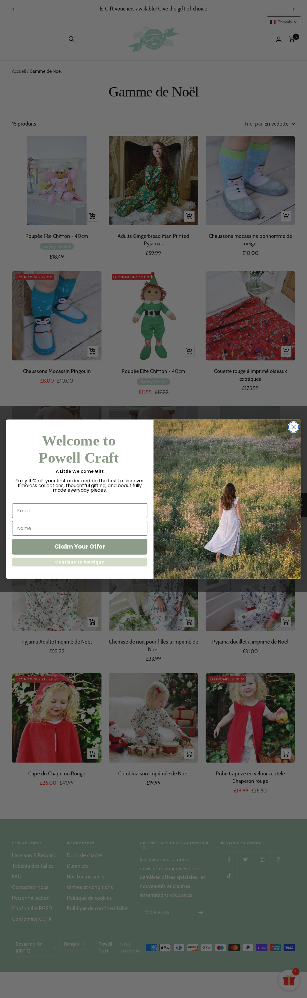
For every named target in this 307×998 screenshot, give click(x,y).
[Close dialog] (293, 427)
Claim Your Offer (79, 546)
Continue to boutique (79, 562)
